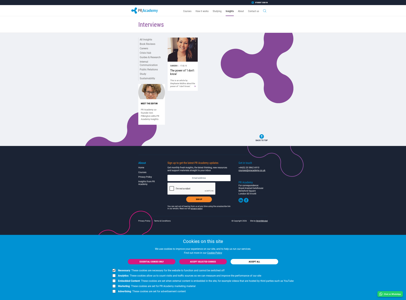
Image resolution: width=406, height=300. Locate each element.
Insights (230, 11)
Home (141, 167)
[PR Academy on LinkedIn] (241, 201)
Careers (144, 48)
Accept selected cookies (203, 261)
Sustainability (147, 78)
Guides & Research (150, 57)
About (241, 11)
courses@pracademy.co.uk (252, 170)
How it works (202, 11)
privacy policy (196, 208)
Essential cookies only (152, 261)
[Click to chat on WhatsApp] (390, 294)
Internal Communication (149, 63)
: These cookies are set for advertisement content (152, 291)
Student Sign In (261, 2)
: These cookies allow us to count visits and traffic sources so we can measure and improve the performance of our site (189, 275)
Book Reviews (147, 43)
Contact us (253, 11)
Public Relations (149, 69)
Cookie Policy (214, 252)
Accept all (254, 261)
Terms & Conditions (162, 221)
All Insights (146, 39)
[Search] (265, 10)
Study (143, 73)
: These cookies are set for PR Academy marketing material (157, 286)
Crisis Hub (145, 52)
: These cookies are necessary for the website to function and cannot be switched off (171, 270)
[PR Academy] (144, 10)
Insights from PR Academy (146, 182)
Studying (217, 11)
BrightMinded (262, 221)
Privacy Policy (145, 177)
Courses (187, 11)
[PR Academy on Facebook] (246, 201)
